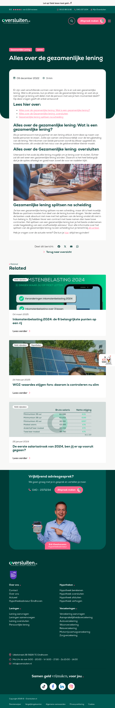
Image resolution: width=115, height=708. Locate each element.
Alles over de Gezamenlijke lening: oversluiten (43, 113)
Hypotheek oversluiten (72, 593)
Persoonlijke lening (19, 624)
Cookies (91, 704)
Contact (13, 590)
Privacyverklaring (77, 704)
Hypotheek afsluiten (70, 597)
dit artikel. (93, 227)
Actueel (13, 597)
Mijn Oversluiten (99, 9)
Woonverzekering (69, 624)
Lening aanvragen (19, 613)
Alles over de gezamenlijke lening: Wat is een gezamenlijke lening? (54, 110)
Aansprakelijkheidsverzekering (76, 617)
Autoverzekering (69, 621)
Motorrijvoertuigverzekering (75, 631)
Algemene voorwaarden (55, 704)
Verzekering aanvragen (72, 613)
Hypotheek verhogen (71, 600)
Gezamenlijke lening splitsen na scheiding (41, 117)
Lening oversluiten (19, 621)
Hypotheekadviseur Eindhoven (25, 600)
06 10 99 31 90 (65, 9)
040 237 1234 (82, 9)
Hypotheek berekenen (71, 590)
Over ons (14, 593)
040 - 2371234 (41, 490)
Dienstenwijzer (15, 704)
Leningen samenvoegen (22, 617)
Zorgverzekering (68, 635)
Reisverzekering (68, 628)
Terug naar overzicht (59, 252)
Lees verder (20, 331)
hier (67, 232)
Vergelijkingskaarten (33, 704)
